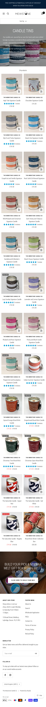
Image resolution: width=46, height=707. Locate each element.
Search (27, 608)
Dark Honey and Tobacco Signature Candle (34, 220)
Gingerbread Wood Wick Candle (34, 420)
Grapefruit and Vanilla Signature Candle (12, 179)
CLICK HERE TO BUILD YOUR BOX (23, 580)
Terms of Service (30, 625)
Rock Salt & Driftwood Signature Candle (34, 179)
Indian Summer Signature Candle (34, 380)
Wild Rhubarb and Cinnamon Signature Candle (12, 220)
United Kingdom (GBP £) (11, 684)
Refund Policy (29, 634)
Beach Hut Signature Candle (34, 138)
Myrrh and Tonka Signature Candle (11, 139)
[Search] (8, 14)
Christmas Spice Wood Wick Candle (34, 462)
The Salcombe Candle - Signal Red (11, 502)
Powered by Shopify (25, 691)
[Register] (36, 653)
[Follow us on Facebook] (5, 675)
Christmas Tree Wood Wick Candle (12, 462)
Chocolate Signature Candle (34, 101)
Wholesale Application (32, 613)
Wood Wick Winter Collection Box (34, 540)
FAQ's (27, 617)
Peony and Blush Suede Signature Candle (34, 341)
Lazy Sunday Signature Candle (11, 299)
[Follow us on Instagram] (10, 675)
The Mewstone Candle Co (11, 97)
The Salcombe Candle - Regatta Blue (12, 540)
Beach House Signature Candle (34, 259)
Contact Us (28, 621)
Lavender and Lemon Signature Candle (34, 300)
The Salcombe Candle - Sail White (34, 502)
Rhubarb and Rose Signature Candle (12, 341)
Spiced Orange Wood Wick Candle (11, 421)
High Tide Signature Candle (11, 101)
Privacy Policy (29, 630)
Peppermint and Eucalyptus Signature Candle (12, 381)
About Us (28, 604)
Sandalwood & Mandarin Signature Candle (12, 260)
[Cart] (42, 14)
